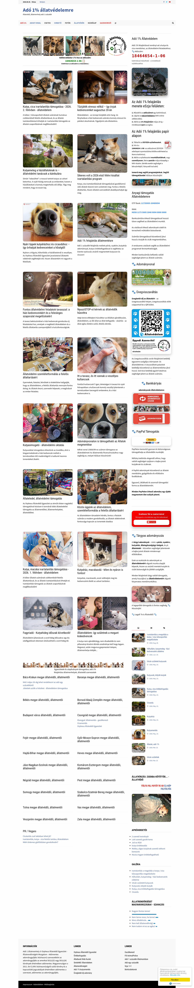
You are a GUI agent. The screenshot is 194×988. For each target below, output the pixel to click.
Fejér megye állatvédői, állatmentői (42, 737)
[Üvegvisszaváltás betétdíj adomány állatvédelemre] (151, 331)
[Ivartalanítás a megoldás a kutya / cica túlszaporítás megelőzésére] (138, 635)
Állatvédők (79, 23)
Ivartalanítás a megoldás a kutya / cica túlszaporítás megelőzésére (157, 637)
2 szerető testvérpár (140, 836)
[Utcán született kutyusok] (138, 661)
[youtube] (169, 1)
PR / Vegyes (29, 831)
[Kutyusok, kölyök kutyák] (138, 675)
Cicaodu (150, 703)
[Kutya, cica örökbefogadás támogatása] (138, 689)
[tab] (138, 628)
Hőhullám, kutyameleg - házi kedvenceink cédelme (158, 650)
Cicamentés (82, 723)
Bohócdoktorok (131, 969)
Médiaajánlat (49, 984)
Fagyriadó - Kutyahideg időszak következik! (46, 632)
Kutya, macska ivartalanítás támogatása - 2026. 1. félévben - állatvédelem (46, 571)
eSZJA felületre (148, 115)
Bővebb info (175, 975)
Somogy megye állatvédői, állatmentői (44, 792)
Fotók (68, 23)
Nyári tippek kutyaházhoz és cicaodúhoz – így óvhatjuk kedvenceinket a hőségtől (46, 246)
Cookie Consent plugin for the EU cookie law (175, 983)
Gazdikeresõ (105, 23)
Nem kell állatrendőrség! (142, 923)
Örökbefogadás (80, 955)
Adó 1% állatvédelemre (48, 10)
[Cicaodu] (138, 703)
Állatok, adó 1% (153, 744)
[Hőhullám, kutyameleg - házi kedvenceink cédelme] (138, 649)
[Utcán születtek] (138, 757)
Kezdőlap (92, 23)
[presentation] (138, 628)
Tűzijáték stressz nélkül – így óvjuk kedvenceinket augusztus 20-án (96, 108)
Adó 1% (23, 23)
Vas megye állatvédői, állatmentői (96, 807)
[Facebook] (164, 1)
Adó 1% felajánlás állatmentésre (95, 240)
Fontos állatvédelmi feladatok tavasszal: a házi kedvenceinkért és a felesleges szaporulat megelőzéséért (46, 313)
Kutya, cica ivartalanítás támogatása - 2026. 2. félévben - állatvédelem (47, 108)
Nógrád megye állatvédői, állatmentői (43, 780)
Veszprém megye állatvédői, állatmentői (45, 819)
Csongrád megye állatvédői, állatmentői (99, 715)
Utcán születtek (153, 757)
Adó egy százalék (132, 962)
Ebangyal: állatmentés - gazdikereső (92, 720)
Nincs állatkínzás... (140, 920)
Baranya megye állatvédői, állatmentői (98, 677)
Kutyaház (150, 716)
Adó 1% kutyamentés (82, 969)
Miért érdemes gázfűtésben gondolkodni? (40, 842)
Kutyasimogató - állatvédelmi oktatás (43, 445)
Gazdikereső (129, 952)
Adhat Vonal (35, 23)
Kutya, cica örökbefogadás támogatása (148, 889)
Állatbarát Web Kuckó (82, 959)
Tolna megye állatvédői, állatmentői (42, 807)
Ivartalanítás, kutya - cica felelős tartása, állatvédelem (45, 839)
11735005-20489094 (150, 203)
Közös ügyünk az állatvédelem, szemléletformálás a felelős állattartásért (100, 509)
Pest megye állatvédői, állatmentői (96, 780)
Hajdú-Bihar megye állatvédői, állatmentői (46, 753)
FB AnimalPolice (131, 955)
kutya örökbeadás (139, 845)
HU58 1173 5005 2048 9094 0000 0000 (149, 212)
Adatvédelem (38, 984)
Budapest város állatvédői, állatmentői (44, 715)
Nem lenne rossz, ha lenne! (143, 917)
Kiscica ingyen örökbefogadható (145, 854)
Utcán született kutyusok (156, 661)
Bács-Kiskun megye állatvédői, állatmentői (46, 677)
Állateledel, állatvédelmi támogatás (42, 498)
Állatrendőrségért (80, 966)
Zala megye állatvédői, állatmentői (96, 819)
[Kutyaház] (138, 717)
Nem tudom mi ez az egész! (144, 926)
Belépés (42, 2)
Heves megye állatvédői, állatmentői (97, 753)
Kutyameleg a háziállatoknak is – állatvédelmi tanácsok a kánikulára (42, 172)
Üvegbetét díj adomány (83, 973)
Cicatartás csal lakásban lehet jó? (37, 836)
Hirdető (57, 23)
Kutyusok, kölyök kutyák (156, 675)
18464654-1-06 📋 (75, 60)
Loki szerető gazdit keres (142, 839)
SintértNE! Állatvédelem (83, 962)
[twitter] (166, 1)
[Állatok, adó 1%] (138, 744)
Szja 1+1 (128, 966)
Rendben (175, 979)
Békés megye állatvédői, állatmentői (43, 700)
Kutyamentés (152, 730)
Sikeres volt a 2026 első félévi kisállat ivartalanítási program (98, 177)
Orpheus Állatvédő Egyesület (89, 726)
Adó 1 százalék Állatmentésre (136, 959)
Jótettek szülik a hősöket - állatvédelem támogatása (45, 688)
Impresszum (27, 984)
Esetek (47, 23)
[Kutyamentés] (138, 730)
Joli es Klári (137, 842)
